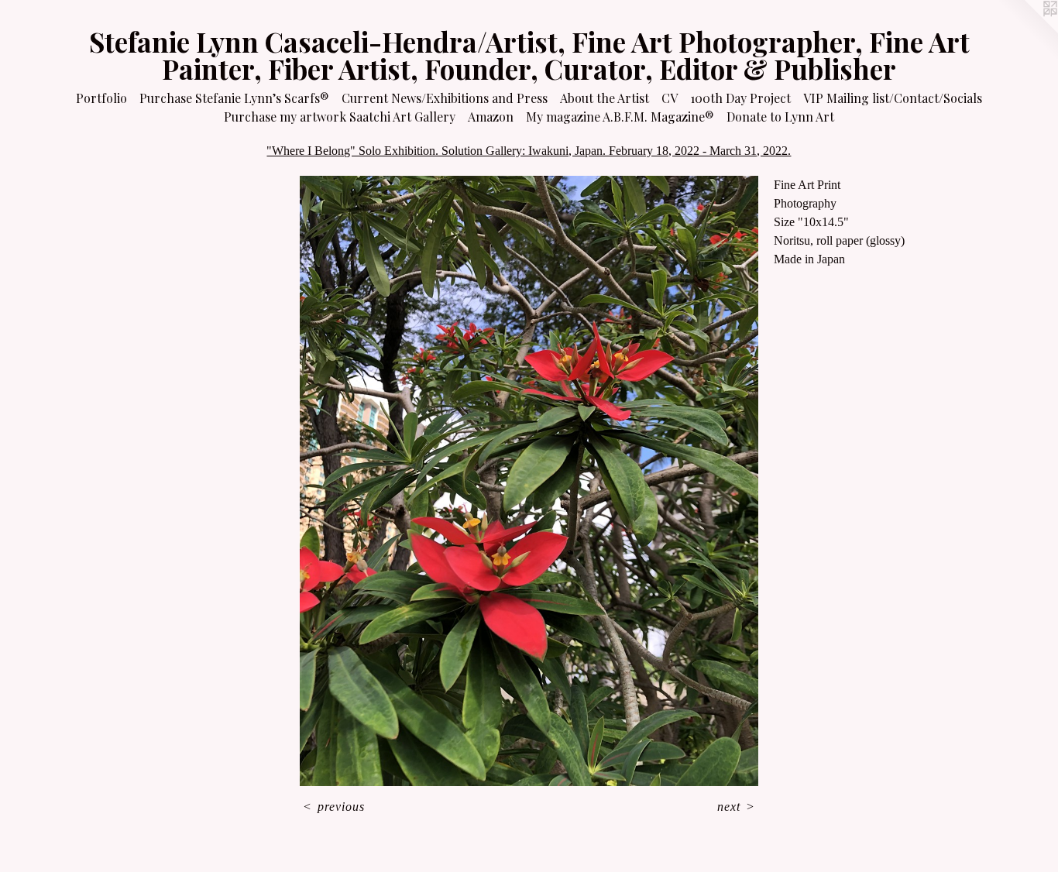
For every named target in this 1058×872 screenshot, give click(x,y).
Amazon (491, 116)
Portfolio (101, 98)
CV (669, 98)
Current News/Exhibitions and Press (445, 98)
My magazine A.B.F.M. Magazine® (620, 116)
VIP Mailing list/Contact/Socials (892, 98)
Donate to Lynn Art (780, 116)
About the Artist (604, 98)
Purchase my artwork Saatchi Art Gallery (339, 116)
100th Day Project (740, 98)
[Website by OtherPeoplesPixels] (1027, 31)
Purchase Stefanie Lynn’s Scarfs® (234, 98)
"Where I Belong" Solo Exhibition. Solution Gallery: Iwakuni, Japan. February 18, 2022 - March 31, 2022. (528, 150)
